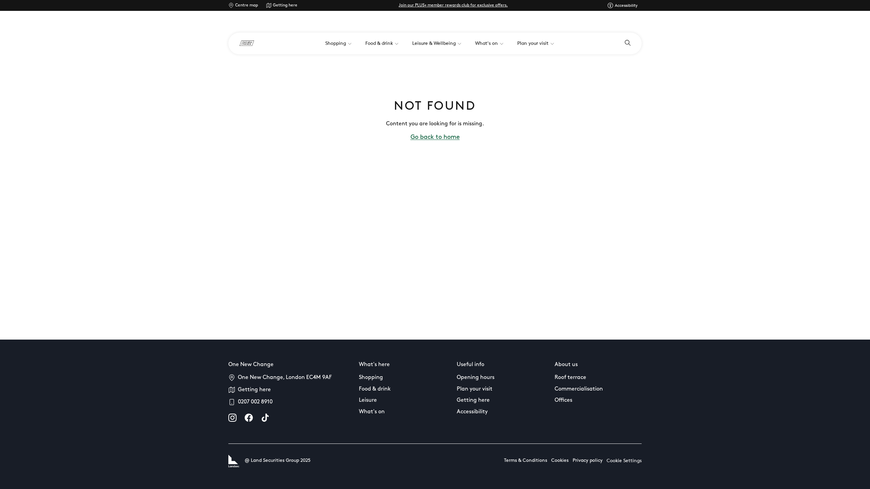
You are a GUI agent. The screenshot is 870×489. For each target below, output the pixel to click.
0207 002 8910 (255, 402)
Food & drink (375, 389)
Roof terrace (570, 377)
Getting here (285, 5)
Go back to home (435, 137)
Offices (563, 400)
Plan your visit (474, 389)
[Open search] (628, 43)
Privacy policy (588, 460)
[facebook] (249, 418)
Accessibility (472, 412)
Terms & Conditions (525, 460)
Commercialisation (579, 389)
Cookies (560, 460)
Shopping (371, 377)
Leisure (368, 400)
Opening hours (475, 377)
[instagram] (232, 418)
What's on (372, 412)
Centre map (246, 5)
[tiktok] (265, 418)
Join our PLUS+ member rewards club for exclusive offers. (453, 5)
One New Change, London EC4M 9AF (285, 377)
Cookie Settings (624, 461)
